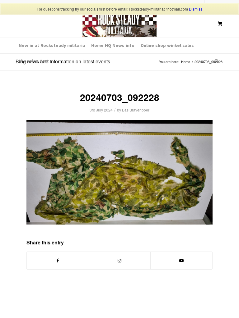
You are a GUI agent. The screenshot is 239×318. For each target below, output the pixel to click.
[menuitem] (52, 45)
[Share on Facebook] (58, 260)
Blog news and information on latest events (63, 61)
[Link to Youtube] (181, 260)
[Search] (215, 61)
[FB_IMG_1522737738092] (119, 23)
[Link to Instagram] (120, 260)
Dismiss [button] (195, 8)
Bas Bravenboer (135, 109)
